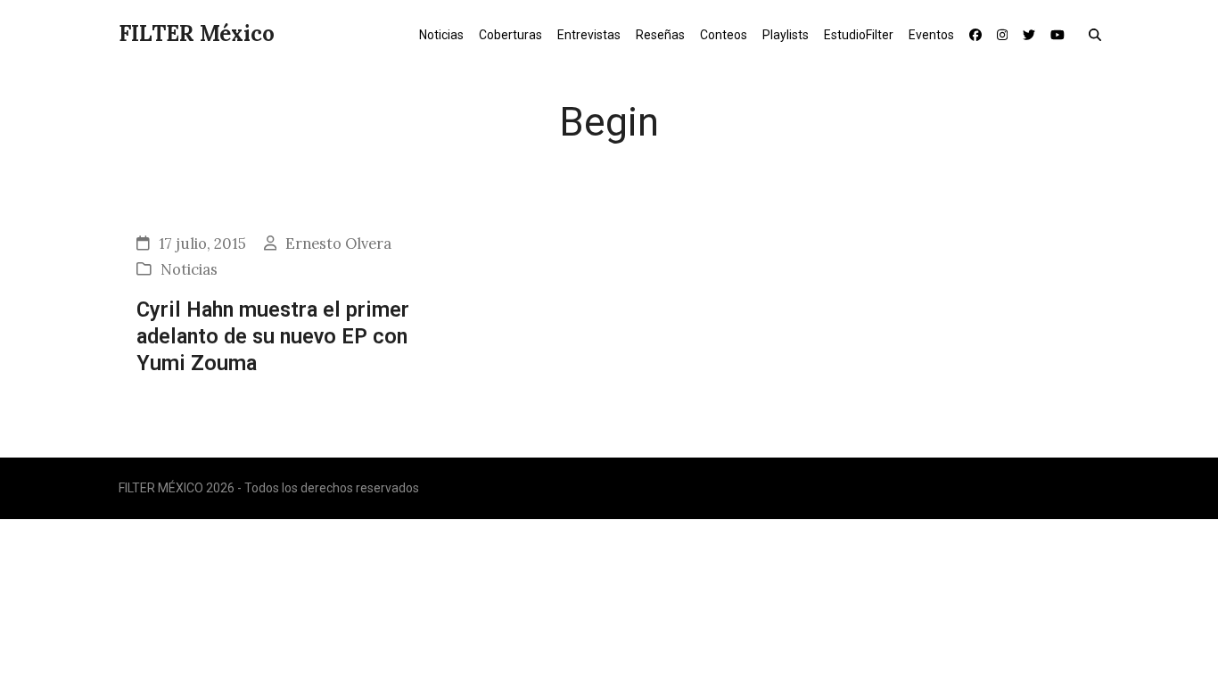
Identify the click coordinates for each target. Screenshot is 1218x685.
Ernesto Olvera (338, 243)
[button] (1099, 34)
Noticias (189, 269)
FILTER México (197, 33)
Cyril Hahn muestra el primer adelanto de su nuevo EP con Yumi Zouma (272, 336)
